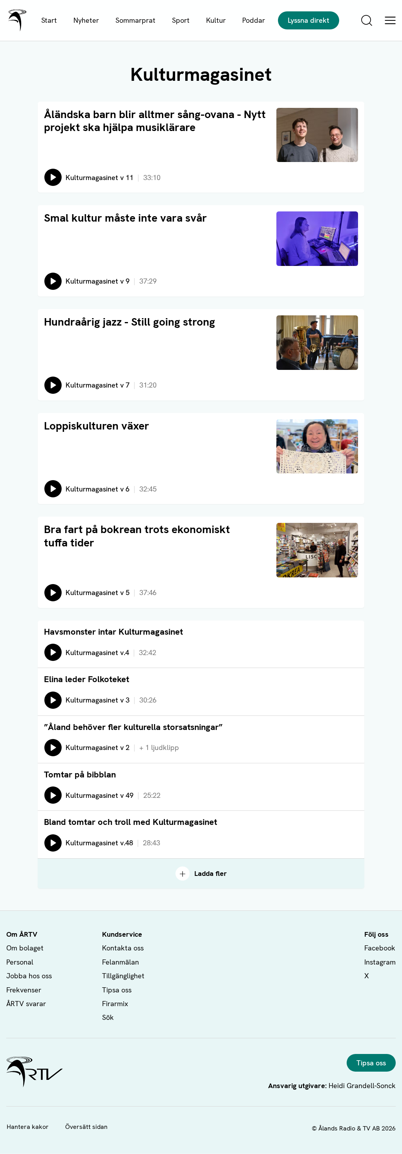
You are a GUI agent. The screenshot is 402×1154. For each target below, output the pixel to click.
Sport (181, 20)
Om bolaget (25, 947)
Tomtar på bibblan (80, 774)
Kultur (216, 20)
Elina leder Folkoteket (86, 679)
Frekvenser (23, 989)
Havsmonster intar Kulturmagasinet (113, 631)
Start (49, 20)
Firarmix (115, 1003)
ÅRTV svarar (26, 1003)
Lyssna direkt (308, 20)
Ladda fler (210, 873)
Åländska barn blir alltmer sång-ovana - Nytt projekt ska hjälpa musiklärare (155, 121)
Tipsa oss (117, 989)
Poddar (253, 20)
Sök (108, 1017)
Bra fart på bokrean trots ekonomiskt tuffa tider (137, 536)
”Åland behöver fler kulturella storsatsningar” (133, 727)
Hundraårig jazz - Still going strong (129, 322)
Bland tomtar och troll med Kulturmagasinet (130, 822)
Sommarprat (135, 20)
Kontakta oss (123, 947)
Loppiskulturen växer (96, 426)
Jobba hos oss (29, 975)
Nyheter (86, 20)
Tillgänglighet (123, 975)
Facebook (379, 947)
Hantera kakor (28, 1127)
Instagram (380, 962)
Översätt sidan (86, 1127)
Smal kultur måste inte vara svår (125, 218)
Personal (19, 962)
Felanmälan (120, 962)
